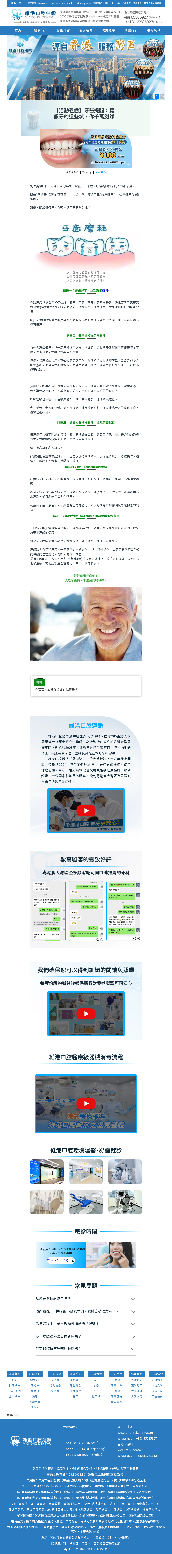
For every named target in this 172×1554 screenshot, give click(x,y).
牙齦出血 (116, 1385)
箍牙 (76, 1396)
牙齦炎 (116, 1391)
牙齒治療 (96, 1373)
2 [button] (118, 96)
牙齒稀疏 (75, 1385)
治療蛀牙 (137, 1380)
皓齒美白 (35, 1380)
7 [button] (145, 96)
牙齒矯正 (76, 1373)
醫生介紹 (63, 30)
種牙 (15, 1380)
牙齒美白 (35, 1373)
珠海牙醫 (16, 3)
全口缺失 (14, 1396)
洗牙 (35, 1396)
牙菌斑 (35, 1391)
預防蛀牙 (137, 1385)
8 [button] (151, 96)
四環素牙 (35, 1402)
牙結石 (35, 1385)
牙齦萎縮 (116, 1396)
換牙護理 (137, 1391)
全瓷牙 (55, 1380)
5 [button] (134, 96)
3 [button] (123, 96)
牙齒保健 (157, 1373)
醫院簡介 (41, 30)
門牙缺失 (14, 1385)
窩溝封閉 (137, 1396)
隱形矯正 (75, 1380)
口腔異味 (157, 1385)
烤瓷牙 (55, 1391)
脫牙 (96, 1391)
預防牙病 (157, 1391)
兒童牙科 (137, 1373)
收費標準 (108, 30)
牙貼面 (35, 1407)
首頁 (18, 30)
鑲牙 (105, 290)
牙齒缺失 (157, 1396)
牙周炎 (116, 1380)
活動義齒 (100, 172)
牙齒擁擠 (75, 1391)
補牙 (96, 1380)
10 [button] (162, 96)
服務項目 (153, 30)
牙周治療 (117, 1373)
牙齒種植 (15, 1373)
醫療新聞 (86, 30)
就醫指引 (131, 30)
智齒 (96, 1385)
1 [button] (112, 96)
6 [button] (140, 96)
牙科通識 (157, 1380)
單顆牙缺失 (15, 1391)
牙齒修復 (55, 1373)
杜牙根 (96, 1396)
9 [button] (157, 96)
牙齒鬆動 (116, 1402)
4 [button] (129, 96)
